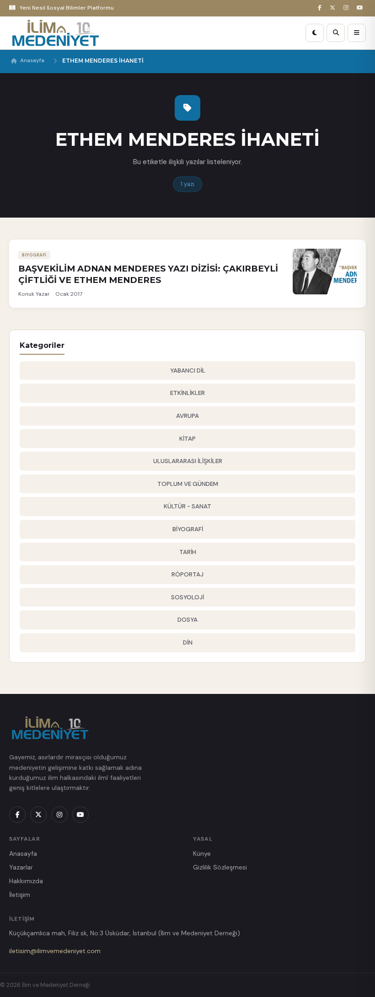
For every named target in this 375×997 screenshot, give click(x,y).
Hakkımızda (26, 881)
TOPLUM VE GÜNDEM (187, 484)
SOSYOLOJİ (187, 597)
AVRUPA (187, 416)
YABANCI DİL (187, 370)
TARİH (187, 552)
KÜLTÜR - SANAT (187, 506)
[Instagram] (347, 8)
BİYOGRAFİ (187, 529)
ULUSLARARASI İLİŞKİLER (187, 461)
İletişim (19, 894)
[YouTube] (361, 8)
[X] (334, 8)
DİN (188, 642)
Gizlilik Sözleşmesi (220, 867)
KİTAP (187, 439)
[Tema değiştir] (314, 33)
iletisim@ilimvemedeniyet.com (55, 951)
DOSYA (187, 620)
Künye (202, 853)
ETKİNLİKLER (187, 393)
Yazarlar (21, 867)
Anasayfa (32, 60)
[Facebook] (321, 8)
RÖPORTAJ (187, 574)
